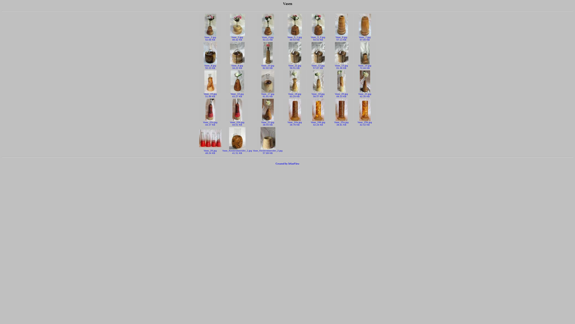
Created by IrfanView (287, 163)
